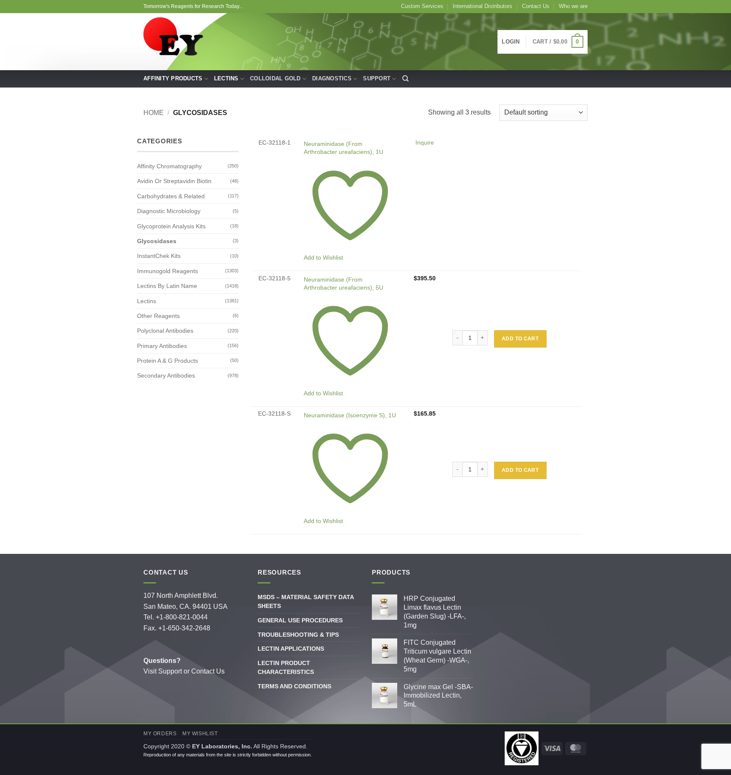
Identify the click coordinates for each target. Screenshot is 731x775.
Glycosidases (156, 241)
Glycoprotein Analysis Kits (171, 226)
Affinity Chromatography (169, 166)
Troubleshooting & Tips (298, 634)
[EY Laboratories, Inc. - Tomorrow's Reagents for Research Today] (174, 41)
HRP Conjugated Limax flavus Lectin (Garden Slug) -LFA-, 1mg (435, 611)
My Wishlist (200, 734)
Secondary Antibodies (166, 375)
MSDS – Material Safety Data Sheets (306, 601)
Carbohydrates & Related (171, 196)
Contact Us (536, 6)
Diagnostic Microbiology (169, 211)
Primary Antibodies (162, 345)
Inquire (424, 142)
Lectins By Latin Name (167, 285)
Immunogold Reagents (167, 271)
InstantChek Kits (159, 255)
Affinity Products (172, 78)
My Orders (160, 734)
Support (376, 78)
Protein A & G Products (167, 360)
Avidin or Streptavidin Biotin (174, 181)
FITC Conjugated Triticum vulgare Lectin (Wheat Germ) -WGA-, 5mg (437, 655)
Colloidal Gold (275, 78)
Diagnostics (332, 78)
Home (153, 112)
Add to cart (520, 339)
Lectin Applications (291, 648)
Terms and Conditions (294, 686)
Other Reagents (158, 315)
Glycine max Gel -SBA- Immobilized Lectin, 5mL (438, 695)
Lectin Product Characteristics (286, 667)
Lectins (226, 78)
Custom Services (422, 6)
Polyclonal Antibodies (165, 330)
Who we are (573, 6)
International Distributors (482, 6)
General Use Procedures (300, 620)
